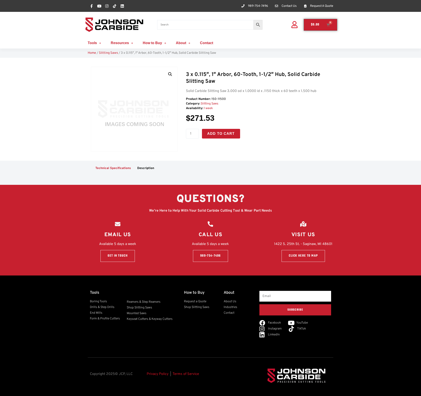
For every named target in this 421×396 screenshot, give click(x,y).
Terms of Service (186, 374)
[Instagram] (107, 6)
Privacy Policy (157, 374)
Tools (92, 43)
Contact (206, 43)
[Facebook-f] (91, 6)
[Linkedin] (122, 6)
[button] (170, 74)
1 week (208, 108)
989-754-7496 (210, 255)
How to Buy (152, 43)
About (181, 43)
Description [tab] (145, 168)
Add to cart (221, 133)
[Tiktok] (114, 6)
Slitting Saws (108, 53)
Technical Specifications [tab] (113, 168)
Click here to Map (303, 255)
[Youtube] (99, 6)
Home (92, 53)
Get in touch (118, 255)
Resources (120, 43)
